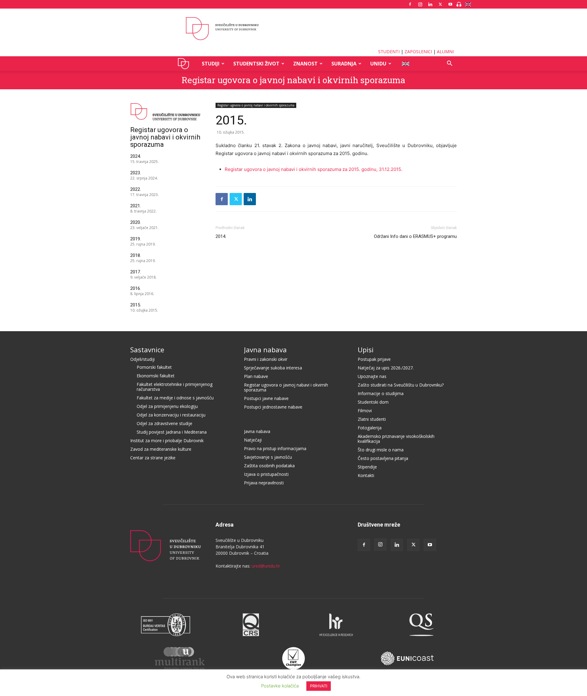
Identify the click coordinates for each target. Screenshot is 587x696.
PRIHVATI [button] (318, 685)
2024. (135, 156)
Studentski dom (373, 402)
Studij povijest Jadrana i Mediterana (172, 432)
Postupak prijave (374, 359)
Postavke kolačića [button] (280, 686)
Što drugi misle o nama (381, 450)
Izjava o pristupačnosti (266, 474)
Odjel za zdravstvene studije (164, 423)
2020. (135, 222)
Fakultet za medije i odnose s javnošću (175, 398)
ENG (405, 63)
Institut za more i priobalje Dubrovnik (167, 440)
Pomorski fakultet (154, 367)
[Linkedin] (430, 4)
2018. (135, 255)
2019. (135, 239)
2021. (135, 206)
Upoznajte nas (372, 376)
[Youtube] (450, 4)
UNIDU (185, 63)
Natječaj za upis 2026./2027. (386, 368)
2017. (135, 272)
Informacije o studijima (381, 393)
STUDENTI (389, 51)
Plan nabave (256, 376)
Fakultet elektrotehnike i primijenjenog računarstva (174, 386)
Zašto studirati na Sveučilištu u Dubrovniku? (401, 385)
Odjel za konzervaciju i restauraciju (171, 415)
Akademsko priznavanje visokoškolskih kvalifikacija (396, 438)
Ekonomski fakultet (156, 376)
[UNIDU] (293, 29)
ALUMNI (445, 51)
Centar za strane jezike (152, 458)
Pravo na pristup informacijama (275, 448)
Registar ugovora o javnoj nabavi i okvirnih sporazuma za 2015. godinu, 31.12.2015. (313, 169)
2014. (221, 236)
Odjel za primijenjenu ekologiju (167, 406)
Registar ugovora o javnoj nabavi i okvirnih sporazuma (293, 80)
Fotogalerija (370, 428)
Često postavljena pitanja (383, 458)
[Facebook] (410, 4)
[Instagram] (420, 4)
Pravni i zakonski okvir (265, 359)
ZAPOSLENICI (418, 51)
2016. (135, 288)
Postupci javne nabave (266, 398)
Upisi (366, 349)
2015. (135, 305)
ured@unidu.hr (266, 566)
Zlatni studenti (372, 419)
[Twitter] (440, 4)
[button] (449, 64)
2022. (135, 189)
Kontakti (366, 475)
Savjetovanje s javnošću (268, 457)
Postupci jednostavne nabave (273, 407)
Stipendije (367, 467)
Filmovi (365, 410)
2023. (135, 173)
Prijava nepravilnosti (264, 483)
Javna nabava (265, 349)
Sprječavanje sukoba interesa (273, 368)
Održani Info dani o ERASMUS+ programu (415, 236)
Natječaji (253, 440)
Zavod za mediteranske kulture (160, 449)
